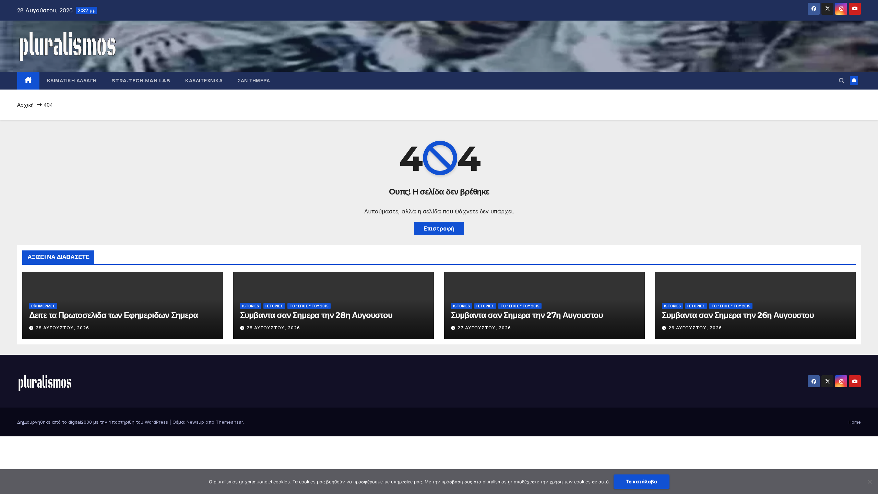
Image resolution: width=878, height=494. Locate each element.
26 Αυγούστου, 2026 (695, 327)
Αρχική (25, 105)
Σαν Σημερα (254, 81)
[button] (841, 80)
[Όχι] (869, 481)
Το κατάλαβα (641, 481)
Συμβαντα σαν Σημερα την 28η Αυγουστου (316, 315)
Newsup (195, 422)
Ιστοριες (274, 306)
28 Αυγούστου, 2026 (62, 327)
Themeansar (229, 422)
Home (855, 422)
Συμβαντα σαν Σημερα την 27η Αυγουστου (527, 315)
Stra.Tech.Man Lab (141, 81)
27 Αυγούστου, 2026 (484, 327)
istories (250, 306)
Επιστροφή (439, 228)
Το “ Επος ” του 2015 (309, 306)
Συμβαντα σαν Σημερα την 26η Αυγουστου (738, 315)
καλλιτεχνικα (204, 81)
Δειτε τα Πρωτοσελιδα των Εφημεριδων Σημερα (113, 315)
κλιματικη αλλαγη (72, 81)
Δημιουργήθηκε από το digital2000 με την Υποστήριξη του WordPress (93, 422)
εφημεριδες (43, 306)
